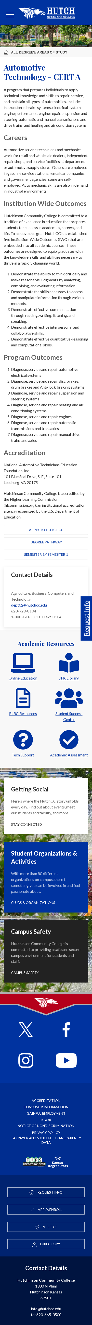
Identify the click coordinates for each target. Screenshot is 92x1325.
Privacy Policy (46, 1132)
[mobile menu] (10, 15)
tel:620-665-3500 (46, 1314)
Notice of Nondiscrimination (46, 1126)
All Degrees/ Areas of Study (39, 52)
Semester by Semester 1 (46, 554)
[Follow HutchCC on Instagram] (25, 1061)
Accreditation (46, 1100)
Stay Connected (26, 824)
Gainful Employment (46, 1113)
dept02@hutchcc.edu (29, 605)
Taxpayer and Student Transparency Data (46, 1140)
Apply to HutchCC (46, 530)
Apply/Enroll (49, 1209)
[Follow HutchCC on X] (26, 1030)
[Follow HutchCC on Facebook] (66, 1030)
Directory (49, 1244)
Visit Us (49, 1227)
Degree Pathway (46, 542)
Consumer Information (46, 1107)
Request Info (86, 618)
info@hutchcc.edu (46, 1308)
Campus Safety (25, 972)
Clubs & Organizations (33, 902)
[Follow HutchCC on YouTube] (66, 1061)
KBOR (46, 1120)
